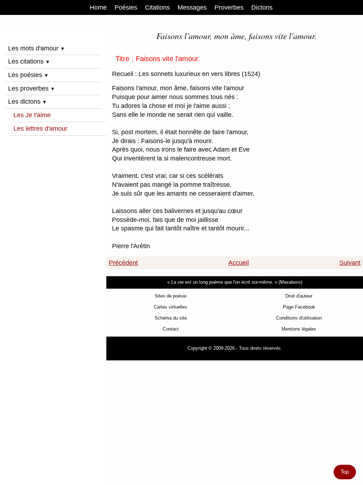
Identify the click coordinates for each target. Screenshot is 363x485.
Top (345, 472)
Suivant (350, 262)
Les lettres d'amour (40, 128)
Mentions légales (298, 329)
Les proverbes (31, 88)
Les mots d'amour (36, 48)
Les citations (29, 61)
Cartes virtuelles (170, 307)
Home (98, 7)
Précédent (123, 262)
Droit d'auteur (298, 296)
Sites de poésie (170, 296)
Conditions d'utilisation (299, 318)
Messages (192, 7)
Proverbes (229, 7)
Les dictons (27, 101)
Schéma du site (171, 318)
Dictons (262, 7)
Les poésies (28, 74)
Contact (171, 329)
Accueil (238, 262)
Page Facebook (299, 307)
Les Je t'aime (32, 115)
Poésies (126, 7)
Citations (157, 7)
